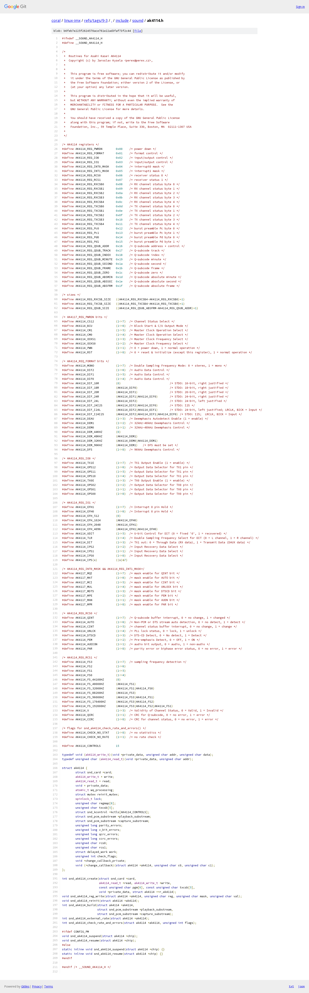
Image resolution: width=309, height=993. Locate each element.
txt (291, 986)
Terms (48, 986)
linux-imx (72, 20)
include (122, 20)
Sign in (300, 7)
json (301, 986)
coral (56, 20)
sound (137, 20)
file (137, 31)
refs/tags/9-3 (96, 20)
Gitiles (25, 986)
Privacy (37, 986)
